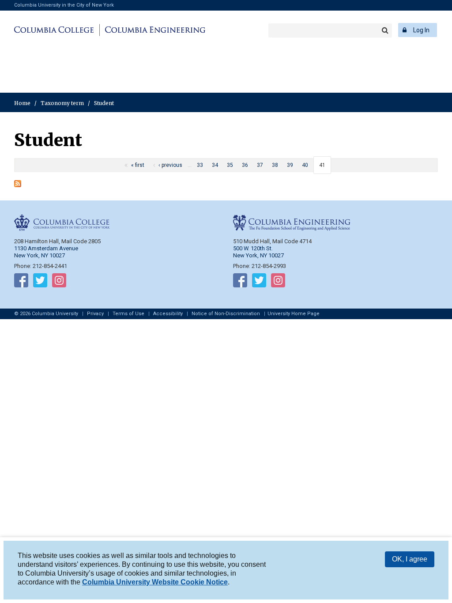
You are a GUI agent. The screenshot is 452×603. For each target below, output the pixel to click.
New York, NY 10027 (258, 255)
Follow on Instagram (59, 282)
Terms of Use (128, 314)
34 (215, 165)
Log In (421, 30)
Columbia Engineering (153, 30)
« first (137, 165)
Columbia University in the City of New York (64, 5)
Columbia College (55, 30)
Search (385, 30)
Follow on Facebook (21, 282)
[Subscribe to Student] (17, 184)
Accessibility (168, 314)
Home (22, 103)
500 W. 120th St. (253, 248)
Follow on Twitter (40, 282)
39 (290, 165)
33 (200, 165)
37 (260, 165)
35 (230, 165)
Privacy (95, 314)
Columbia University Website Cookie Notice (155, 582)
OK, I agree (409, 559)
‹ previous (170, 165)
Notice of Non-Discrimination (226, 314)
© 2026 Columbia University (46, 314)
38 (275, 165)
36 (245, 165)
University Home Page (293, 314)
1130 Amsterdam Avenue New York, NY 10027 (46, 252)
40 (305, 165)
